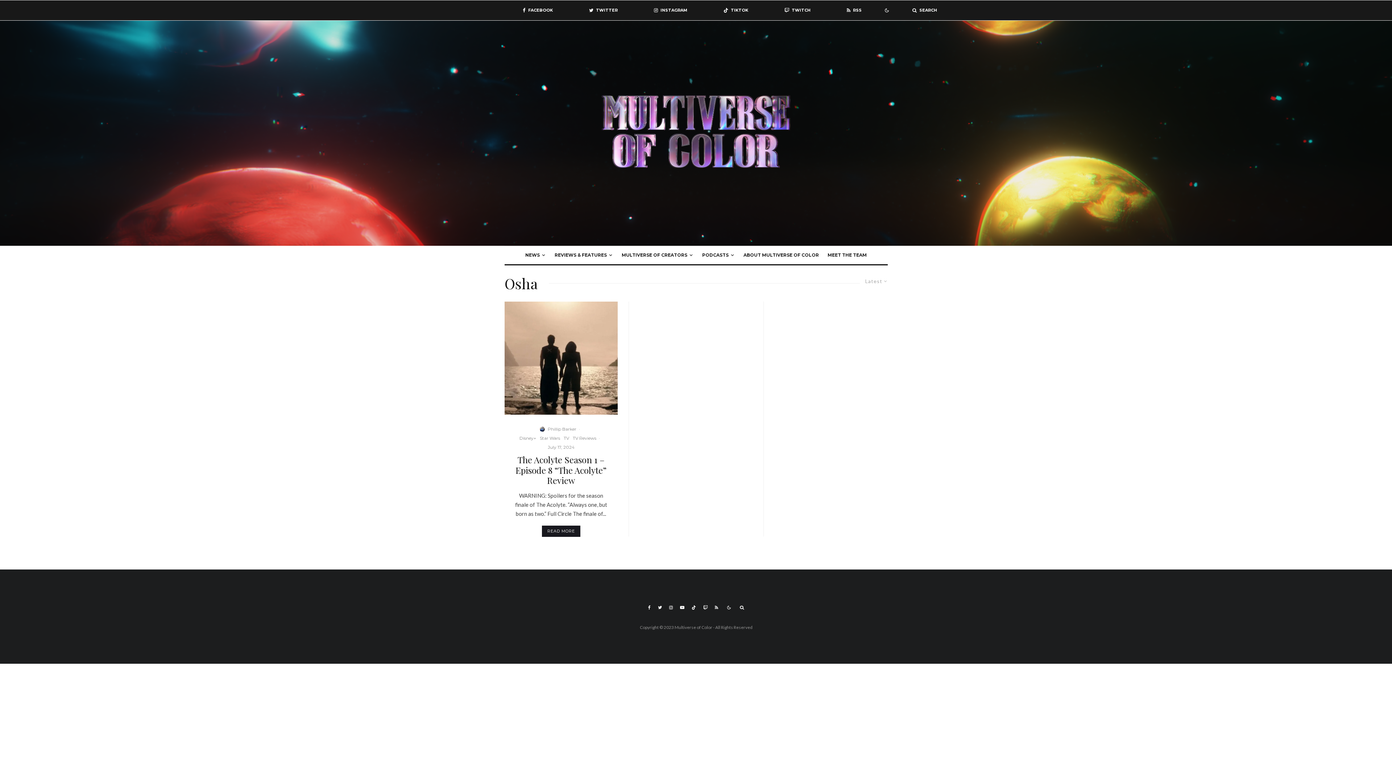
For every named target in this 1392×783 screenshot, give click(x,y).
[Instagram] (671, 607)
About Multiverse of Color (781, 255)
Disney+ (527, 438)
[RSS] (716, 607)
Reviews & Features (581, 255)
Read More (561, 531)
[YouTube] (682, 607)
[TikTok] (694, 607)
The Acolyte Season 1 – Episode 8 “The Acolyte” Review (560, 470)
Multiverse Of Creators (654, 255)
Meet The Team (847, 255)
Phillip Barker (562, 429)
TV (566, 438)
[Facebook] (649, 607)
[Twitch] (705, 607)
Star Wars (550, 438)
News (532, 255)
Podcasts (715, 255)
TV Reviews (584, 438)
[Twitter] (660, 607)
